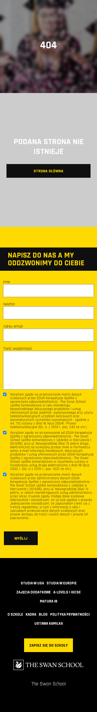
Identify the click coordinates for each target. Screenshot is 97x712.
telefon (9, 304)
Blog (43, 614)
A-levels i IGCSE (67, 592)
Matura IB (48, 601)
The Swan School (48, 683)
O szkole (15, 614)
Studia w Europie (62, 583)
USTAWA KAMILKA (48, 623)
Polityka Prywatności (70, 614)
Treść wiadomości (17, 349)
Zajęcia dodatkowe (33, 592)
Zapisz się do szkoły (48, 645)
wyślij (20, 538)
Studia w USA (32, 583)
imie (6, 282)
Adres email (13, 326)
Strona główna (48, 171)
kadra (31, 614)
